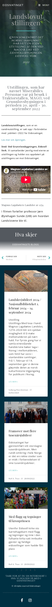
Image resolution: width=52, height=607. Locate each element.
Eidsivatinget (13, 5)
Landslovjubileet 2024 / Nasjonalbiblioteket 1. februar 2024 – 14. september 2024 (25, 306)
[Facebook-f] (22, 600)
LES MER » (13, 382)
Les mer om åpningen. (13, 139)
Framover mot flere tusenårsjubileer (22, 433)
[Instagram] (30, 600)
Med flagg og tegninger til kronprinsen (25, 519)
